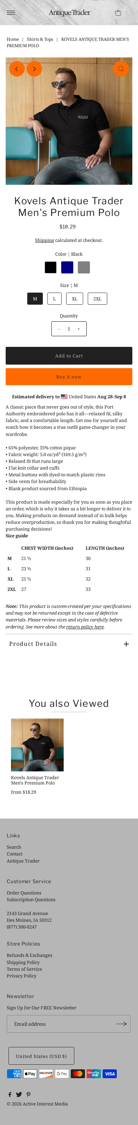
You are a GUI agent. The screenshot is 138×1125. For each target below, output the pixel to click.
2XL (97, 298)
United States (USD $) (41, 1056)
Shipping (44, 240)
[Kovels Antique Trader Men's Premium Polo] (37, 745)
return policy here (85, 627)
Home (13, 39)
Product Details (33, 644)
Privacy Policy (21, 975)
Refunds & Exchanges (29, 955)
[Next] (34, 69)
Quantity (69, 315)
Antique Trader (23, 861)
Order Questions (24, 893)
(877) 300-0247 (22, 927)
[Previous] (17, 69)
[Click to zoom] (121, 69)
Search (14, 847)
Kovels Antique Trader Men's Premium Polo (35, 780)
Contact (14, 853)
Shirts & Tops (40, 39)
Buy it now (69, 376)
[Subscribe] (122, 1024)
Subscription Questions (31, 899)
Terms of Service (24, 969)
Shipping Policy (23, 962)
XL (74, 298)
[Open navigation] (11, 13)
